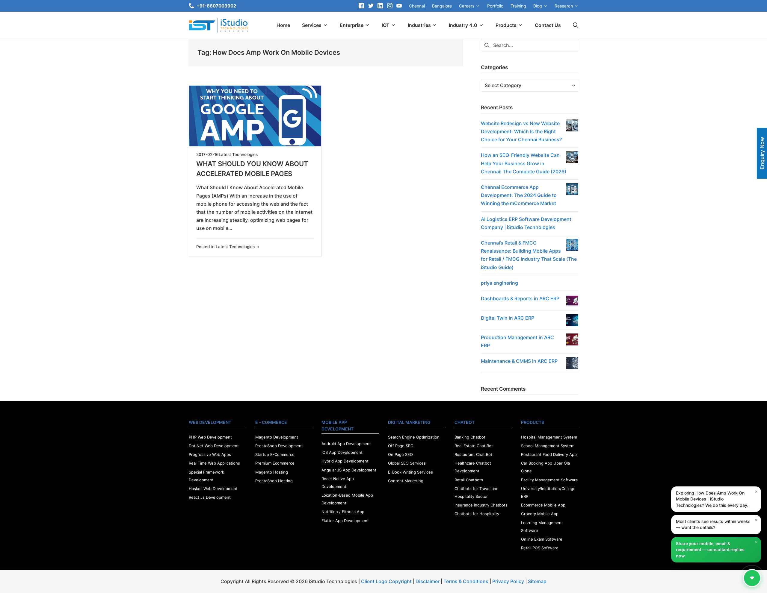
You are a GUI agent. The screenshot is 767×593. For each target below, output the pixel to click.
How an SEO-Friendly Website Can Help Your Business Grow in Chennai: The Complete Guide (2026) (523, 163)
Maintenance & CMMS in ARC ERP (519, 361)
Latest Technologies (238, 154)
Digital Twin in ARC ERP (507, 318)
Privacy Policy (508, 581)
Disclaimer (428, 581)
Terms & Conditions (465, 581)
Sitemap (537, 581)
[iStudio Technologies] (218, 25)
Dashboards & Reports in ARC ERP (520, 298)
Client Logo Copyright (387, 581)
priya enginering (499, 283)
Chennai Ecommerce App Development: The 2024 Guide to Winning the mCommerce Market (519, 195)
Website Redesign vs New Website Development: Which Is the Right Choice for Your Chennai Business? (521, 131)
